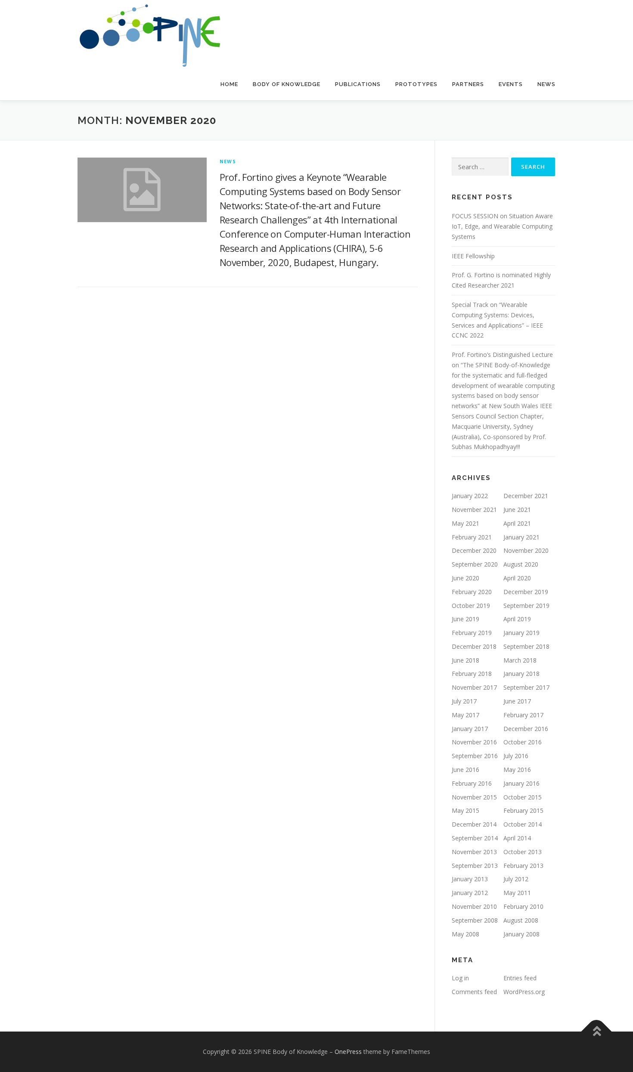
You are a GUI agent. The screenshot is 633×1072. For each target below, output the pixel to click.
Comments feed (474, 992)
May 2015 (465, 810)
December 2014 (474, 824)
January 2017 (470, 729)
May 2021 (465, 523)
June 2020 (465, 578)
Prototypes (416, 84)
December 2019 (525, 592)
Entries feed (520, 978)
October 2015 (522, 797)
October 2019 (471, 605)
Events (511, 84)
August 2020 (520, 564)
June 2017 (517, 701)
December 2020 (474, 550)
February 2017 (523, 715)
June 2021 (517, 509)
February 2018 (472, 673)
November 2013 (474, 852)
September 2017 (526, 687)
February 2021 (472, 537)
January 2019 (521, 633)
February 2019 (472, 633)
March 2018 (520, 660)
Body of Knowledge (286, 84)
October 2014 (522, 824)
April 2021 (517, 523)
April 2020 (517, 578)
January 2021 (521, 537)
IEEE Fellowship (473, 256)
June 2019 (465, 619)
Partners (468, 84)
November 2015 (474, 797)
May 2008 (465, 934)
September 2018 (526, 646)
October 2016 (522, 742)
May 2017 (465, 715)
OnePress (348, 1051)
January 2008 (521, 934)
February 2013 (523, 865)
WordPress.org (524, 992)
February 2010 (523, 906)
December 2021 (525, 496)
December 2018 (474, 646)
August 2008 (520, 920)
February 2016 (472, 783)
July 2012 (515, 879)
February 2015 (523, 810)
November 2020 (526, 550)
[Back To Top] (596, 1031)
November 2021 (474, 509)
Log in (460, 978)
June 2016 (465, 769)
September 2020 (475, 564)
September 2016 (475, 756)
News (546, 84)
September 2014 (475, 838)
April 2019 (517, 619)
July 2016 (515, 756)
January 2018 (521, 673)
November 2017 (474, 687)
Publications (358, 84)
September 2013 (475, 865)
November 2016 (474, 742)
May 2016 (517, 769)
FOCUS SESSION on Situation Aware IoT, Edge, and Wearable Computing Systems (502, 226)
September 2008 (475, 920)
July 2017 (464, 701)
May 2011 (517, 893)
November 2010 (474, 906)
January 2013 (470, 879)
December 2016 (525, 729)
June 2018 (465, 660)
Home (229, 84)
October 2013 (522, 852)
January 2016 (521, 783)
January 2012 (470, 893)
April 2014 (517, 838)
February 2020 (472, 592)
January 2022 (470, 496)
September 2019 (526, 605)
